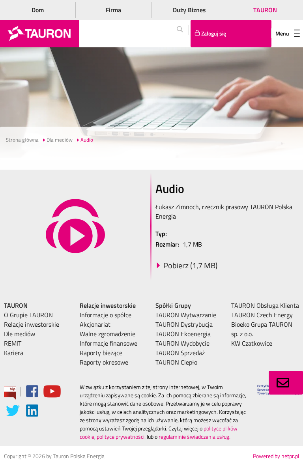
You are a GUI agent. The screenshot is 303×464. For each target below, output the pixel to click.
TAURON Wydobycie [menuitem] (182, 343)
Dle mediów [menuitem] (19, 334)
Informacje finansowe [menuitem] (108, 343)
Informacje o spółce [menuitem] (105, 315)
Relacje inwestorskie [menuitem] (31, 324)
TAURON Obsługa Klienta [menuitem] (265, 305)
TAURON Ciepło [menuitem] (176, 362)
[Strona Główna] (39, 33)
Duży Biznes (189, 10)
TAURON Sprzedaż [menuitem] (180, 352)
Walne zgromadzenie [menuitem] (107, 334)
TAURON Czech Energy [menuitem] (262, 315)
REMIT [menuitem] (12, 343)
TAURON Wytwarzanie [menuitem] (185, 315)
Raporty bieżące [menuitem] (101, 352)
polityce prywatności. (121, 436)
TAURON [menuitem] (16, 305)
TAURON (265, 10)
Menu (282, 33)
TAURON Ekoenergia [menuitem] (183, 334)
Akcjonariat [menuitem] (95, 324)
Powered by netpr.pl (276, 456)
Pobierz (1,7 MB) (190, 265)
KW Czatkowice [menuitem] (251, 343)
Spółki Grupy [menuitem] (173, 305)
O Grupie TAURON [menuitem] (28, 315)
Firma (113, 10)
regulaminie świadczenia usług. (194, 436)
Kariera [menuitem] (13, 352)
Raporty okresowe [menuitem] (104, 362)
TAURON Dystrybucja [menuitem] (184, 324)
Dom (38, 10)
